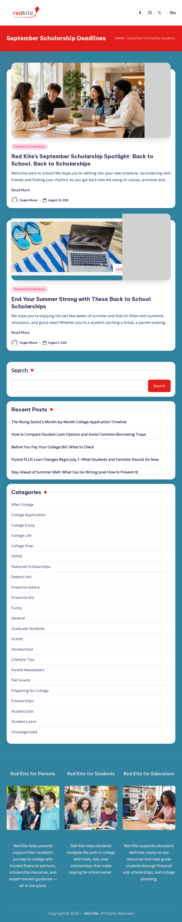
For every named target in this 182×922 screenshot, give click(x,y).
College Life (21, 535)
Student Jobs (22, 711)
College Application (28, 514)
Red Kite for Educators (149, 773)
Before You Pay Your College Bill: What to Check (52, 446)
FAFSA (16, 556)
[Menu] (172, 12)
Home (119, 38)
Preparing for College (30, 690)
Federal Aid (21, 576)
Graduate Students (28, 628)
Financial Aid (22, 597)
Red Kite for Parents (32, 773)
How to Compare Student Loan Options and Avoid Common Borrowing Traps (78, 434)
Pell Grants (20, 680)
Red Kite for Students (91, 773)
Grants (17, 638)
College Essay (23, 525)
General (18, 618)
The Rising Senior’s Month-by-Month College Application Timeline (69, 421)
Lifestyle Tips (23, 659)
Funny (16, 607)
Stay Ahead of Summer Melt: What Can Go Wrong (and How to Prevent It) (74, 472)
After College (22, 504)
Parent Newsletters (27, 669)
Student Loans (23, 721)
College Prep (22, 545)
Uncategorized (24, 731)
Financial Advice (25, 587)
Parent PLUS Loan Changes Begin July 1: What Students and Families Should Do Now (85, 459)
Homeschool (22, 649)
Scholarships (22, 700)
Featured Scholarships (29, 146)
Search (19, 370)
